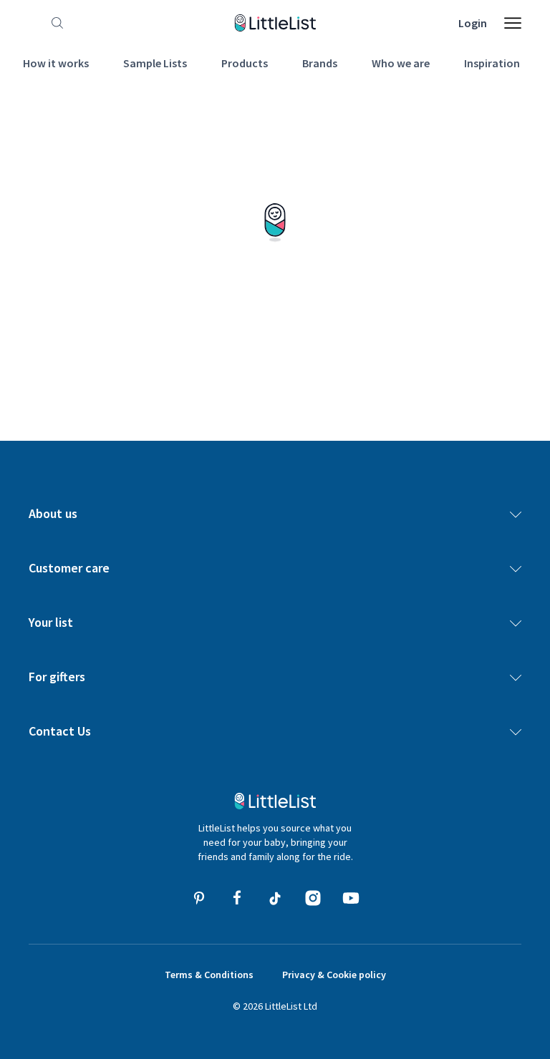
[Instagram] (313, 898)
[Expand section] (515, 513)
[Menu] (512, 22)
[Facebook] (237, 898)
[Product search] (54, 23)
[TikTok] (275, 898)
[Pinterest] (199, 898)
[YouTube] (351, 898)
